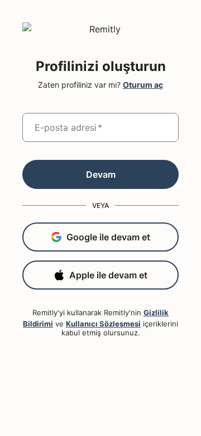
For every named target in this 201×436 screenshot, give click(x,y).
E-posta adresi (68, 127)
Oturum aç (143, 84)
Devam (101, 174)
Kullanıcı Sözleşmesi (103, 323)
